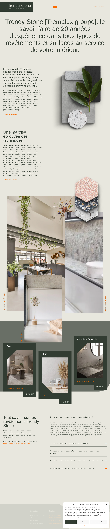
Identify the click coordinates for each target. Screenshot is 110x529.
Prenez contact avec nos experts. (17, 444)
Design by (45, 525)
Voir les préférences (98, 522)
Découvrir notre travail (16, 388)
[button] (106, 504)
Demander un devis (11, 114)
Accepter (71, 522)
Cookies (86, 525)
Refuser (83, 522)
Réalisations (41, 513)
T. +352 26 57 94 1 (63, 513)
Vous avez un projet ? (44, 516)
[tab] (78, 417)
